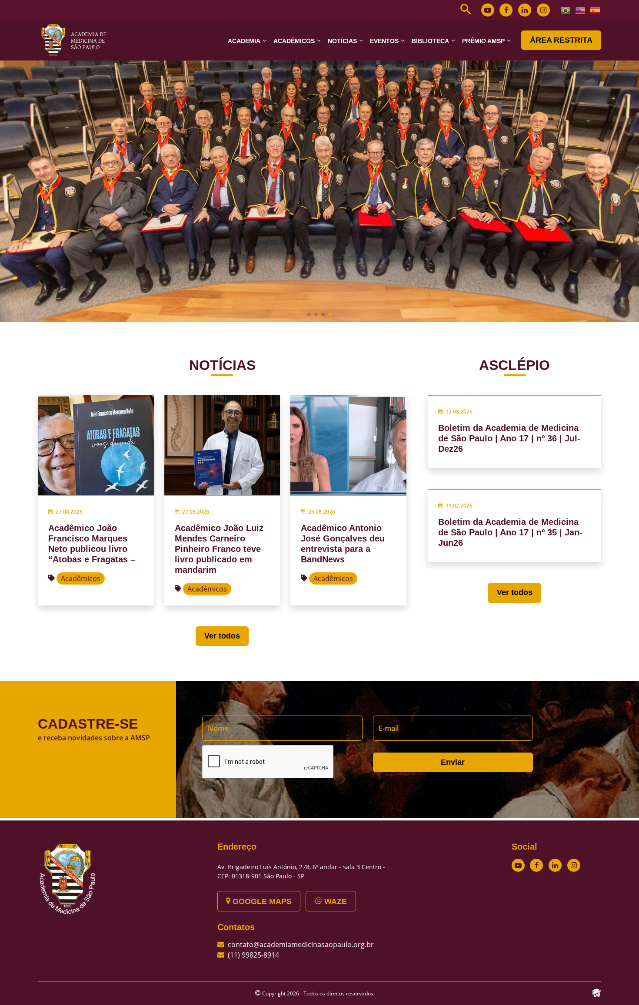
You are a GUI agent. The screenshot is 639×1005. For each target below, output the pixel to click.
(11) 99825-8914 (253, 955)
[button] (309, 314)
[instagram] (543, 10)
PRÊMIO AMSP (483, 40)
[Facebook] (506, 10)
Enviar (453, 762)
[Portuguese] (566, 9)
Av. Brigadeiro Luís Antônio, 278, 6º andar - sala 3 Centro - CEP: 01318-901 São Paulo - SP (301, 871)
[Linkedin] (524, 10)
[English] (580, 9)
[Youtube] (487, 10)
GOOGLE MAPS (261, 901)
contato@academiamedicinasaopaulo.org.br (301, 944)
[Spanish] (595, 9)
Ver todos (222, 636)
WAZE (334, 901)
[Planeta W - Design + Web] (596, 992)
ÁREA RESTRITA (561, 40)
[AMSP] (77, 39)
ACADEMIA (244, 40)
